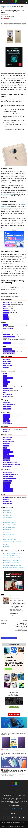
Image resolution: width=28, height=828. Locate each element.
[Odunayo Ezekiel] (6, 607)
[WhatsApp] (12, 21)
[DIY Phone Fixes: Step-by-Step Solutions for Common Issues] (14, 722)
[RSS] (15, 817)
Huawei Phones (7, 529)
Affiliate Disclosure (16, 822)
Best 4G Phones (7, 517)
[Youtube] (23, 817)
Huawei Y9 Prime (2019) (9, 539)
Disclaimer (23, 822)
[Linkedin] (15, 21)
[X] (5, 21)
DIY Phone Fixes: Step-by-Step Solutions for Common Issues (12, 731)
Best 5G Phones (7, 515)
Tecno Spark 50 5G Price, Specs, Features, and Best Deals (14, 751)
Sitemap (8, 824)
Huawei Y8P (6, 546)
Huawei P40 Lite (7, 510)
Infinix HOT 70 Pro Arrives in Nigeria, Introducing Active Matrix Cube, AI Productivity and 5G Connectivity (13, 771)
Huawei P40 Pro (7, 512)
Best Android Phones (9, 527)
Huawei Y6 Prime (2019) (9, 524)
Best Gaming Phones (8, 534)
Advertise (3, 822)
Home (2, 6)
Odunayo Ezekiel (5, 18)
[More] (18, 21)
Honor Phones (7, 532)
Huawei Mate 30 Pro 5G (9, 522)
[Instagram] (8, 817)
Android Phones (8, 594)
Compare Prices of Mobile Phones (12, 541)
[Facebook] (2, 21)
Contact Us (19, 824)
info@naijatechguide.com (16, 808)
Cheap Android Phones (9, 520)
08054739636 (16, 805)
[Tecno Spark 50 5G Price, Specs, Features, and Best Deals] (14, 742)
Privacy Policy (9, 822)
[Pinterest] (9, 21)
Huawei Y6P (6, 537)
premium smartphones (7, 194)
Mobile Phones (8, 6)
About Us (13, 824)
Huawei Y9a (6, 544)
